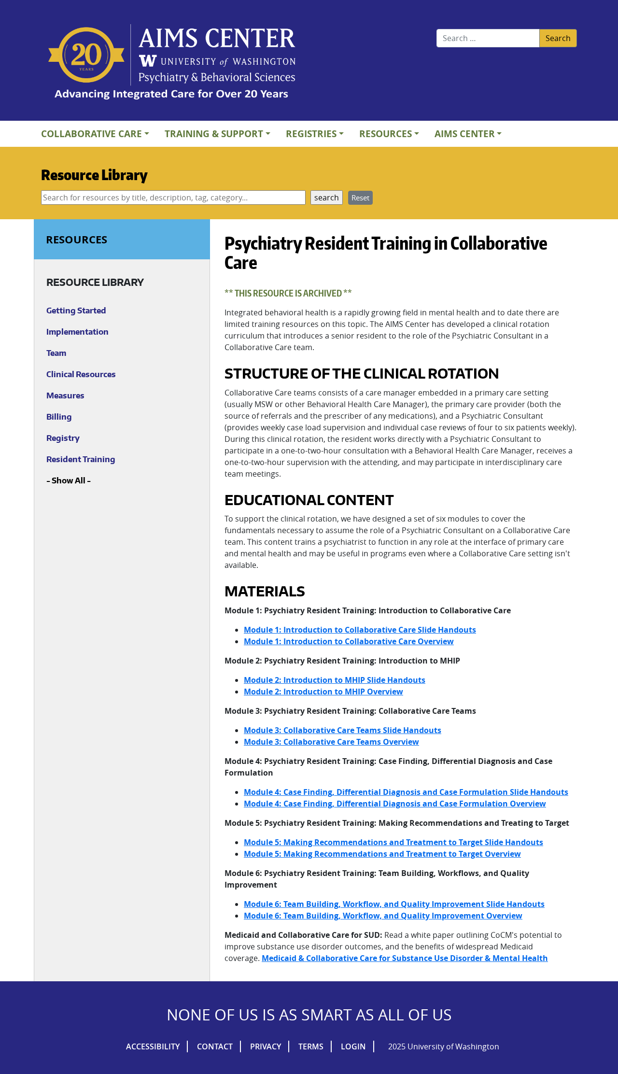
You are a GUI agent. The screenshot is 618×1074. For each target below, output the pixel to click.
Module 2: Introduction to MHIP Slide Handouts (334, 680)
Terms (310, 1046)
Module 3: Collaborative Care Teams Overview (331, 741)
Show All (68, 480)
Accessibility (153, 1046)
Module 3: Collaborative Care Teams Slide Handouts (342, 730)
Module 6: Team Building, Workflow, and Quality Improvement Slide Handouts (394, 904)
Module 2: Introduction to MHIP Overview (323, 691)
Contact (215, 1046)
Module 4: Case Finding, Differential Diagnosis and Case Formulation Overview (395, 803)
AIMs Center (465, 133)
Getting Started (76, 310)
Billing (59, 417)
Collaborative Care (91, 133)
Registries (311, 133)
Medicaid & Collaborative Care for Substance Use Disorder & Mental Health (405, 958)
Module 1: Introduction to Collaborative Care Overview (349, 641)
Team (56, 353)
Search (558, 38)
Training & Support (214, 133)
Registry (63, 438)
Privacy (265, 1046)
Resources (385, 133)
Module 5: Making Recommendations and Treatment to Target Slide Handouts (393, 842)
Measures (65, 395)
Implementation (77, 332)
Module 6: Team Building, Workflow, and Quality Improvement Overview (383, 915)
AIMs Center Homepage (171, 62)
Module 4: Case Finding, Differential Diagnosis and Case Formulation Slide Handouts (406, 792)
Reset (360, 197)
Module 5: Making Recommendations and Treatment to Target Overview (382, 853)
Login (353, 1046)
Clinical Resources (81, 374)
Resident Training (80, 459)
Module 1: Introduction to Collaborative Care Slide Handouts (360, 629)
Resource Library (94, 174)
